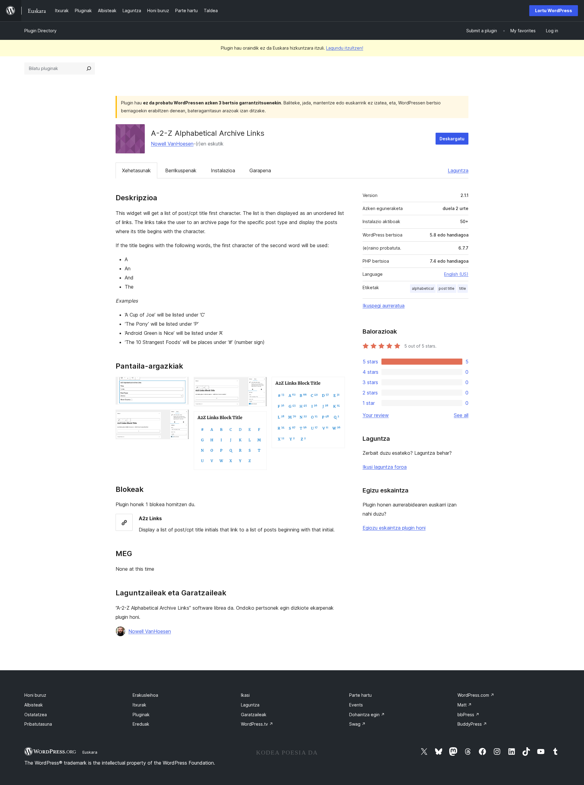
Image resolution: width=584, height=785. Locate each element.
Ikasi (245, 695)
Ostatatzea (35, 714)
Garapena (260, 170)
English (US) (456, 274)
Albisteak (33, 704)
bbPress (468, 714)
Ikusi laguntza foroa (385, 467)
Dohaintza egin (367, 714)
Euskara (89, 752)
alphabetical (423, 288)
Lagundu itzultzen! (344, 48)
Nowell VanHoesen (172, 144)
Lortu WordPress (553, 10)
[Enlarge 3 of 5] (258, 385)
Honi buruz (35, 695)
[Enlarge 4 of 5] (258, 419)
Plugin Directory (40, 30)
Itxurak (139, 704)
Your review (376, 415)
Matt (464, 704)
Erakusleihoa (145, 695)
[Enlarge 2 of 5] (181, 418)
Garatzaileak (253, 714)
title (462, 288)
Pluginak (141, 714)
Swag (357, 724)
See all (461, 415)
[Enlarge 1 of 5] (181, 385)
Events (356, 704)
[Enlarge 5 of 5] (337, 385)
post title (446, 288)
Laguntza (458, 170)
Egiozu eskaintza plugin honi (394, 528)
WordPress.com (475, 695)
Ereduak (141, 724)
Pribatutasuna (38, 724)
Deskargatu (452, 138)
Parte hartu (360, 695)
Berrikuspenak (180, 170)
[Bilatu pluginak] (89, 68)
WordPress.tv (257, 724)
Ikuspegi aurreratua (384, 306)
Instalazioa (223, 170)
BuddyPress (472, 724)
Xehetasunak (136, 170)
